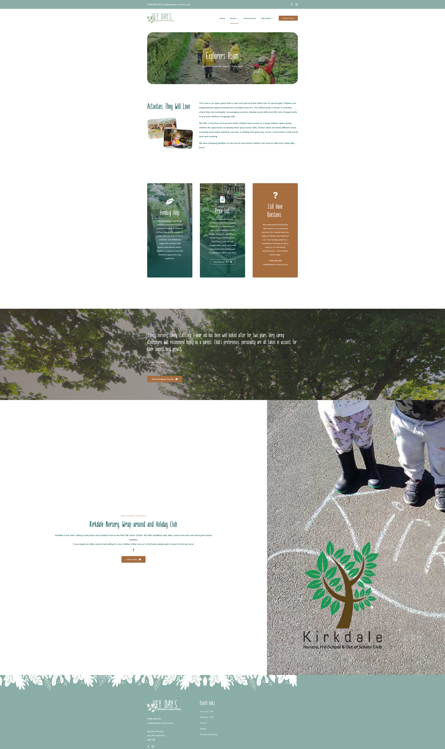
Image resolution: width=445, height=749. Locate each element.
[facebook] (292, 4)
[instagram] (297, 4)
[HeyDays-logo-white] (164, 701)
